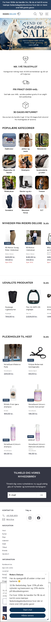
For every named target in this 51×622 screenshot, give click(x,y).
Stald (4, 544)
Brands (4, 550)
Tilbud (4, 547)
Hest (4, 530)
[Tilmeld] (41, 495)
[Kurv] (41, 14)
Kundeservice (7, 564)
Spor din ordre (7, 568)
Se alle (46, 223)
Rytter (4, 534)
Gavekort (5, 554)
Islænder (5, 541)
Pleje (4, 537)
